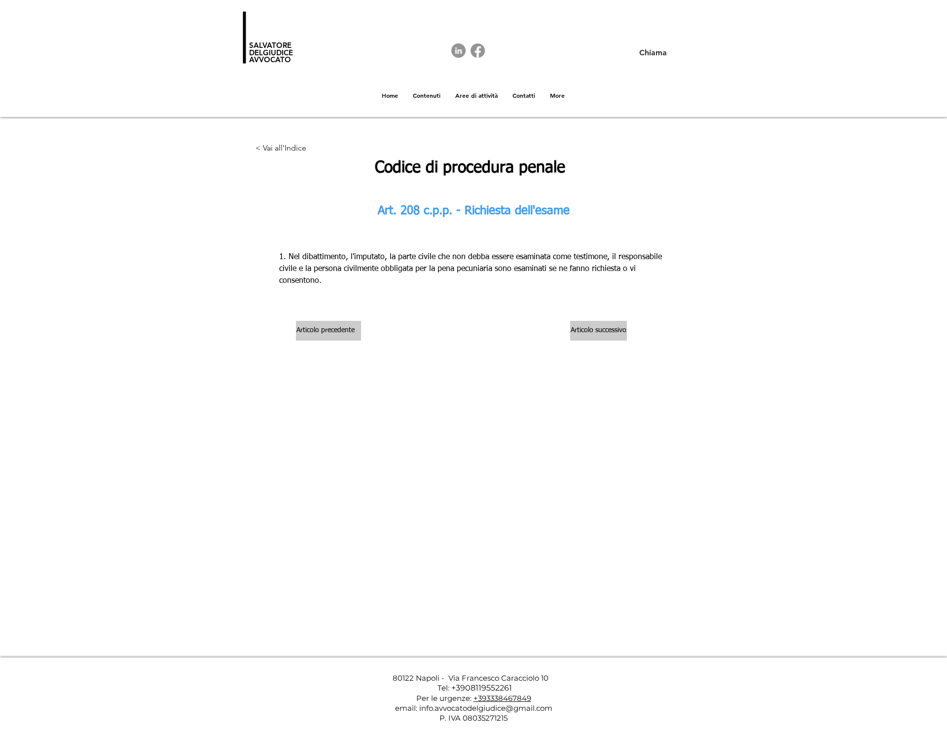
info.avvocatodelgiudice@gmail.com (485, 708)
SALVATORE (270, 45)
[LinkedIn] (458, 50)
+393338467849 (502, 698)
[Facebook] (478, 50)
